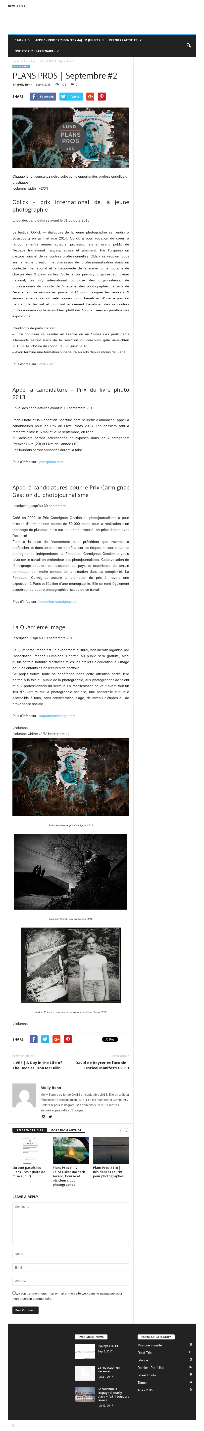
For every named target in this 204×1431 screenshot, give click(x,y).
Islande (143, 1360)
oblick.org (46, 364)
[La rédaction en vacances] (85, 1373)
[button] (188, 45)
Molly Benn (24, 84)
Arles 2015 (145, 1390)
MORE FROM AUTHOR (66, 1130)
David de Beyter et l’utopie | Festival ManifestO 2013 (102, 1065)
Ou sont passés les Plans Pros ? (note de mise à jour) (28, 1171)
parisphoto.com (51, 462)
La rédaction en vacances (109, 1369)
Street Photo (147, 1375)
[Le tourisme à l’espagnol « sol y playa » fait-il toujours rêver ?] (85, 1394)
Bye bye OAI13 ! (108, 1346)
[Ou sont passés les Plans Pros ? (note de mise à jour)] (30, 1150)
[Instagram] (44, 1117)
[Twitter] (50, 1117)
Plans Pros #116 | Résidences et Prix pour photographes (108, 1171)
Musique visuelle (150, 1345)
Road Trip (145, 1353)
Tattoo (142, 1383)
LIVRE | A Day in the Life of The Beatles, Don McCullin (37, 1065)
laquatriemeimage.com (57, 716)
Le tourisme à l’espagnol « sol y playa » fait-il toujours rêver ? (113, 1394)
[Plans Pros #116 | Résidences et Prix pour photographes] (111, 1150)
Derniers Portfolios (151, 1368)
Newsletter (16, 6)
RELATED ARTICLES (29, 1130)
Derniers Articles (123, 40)
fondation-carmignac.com (59, 601)
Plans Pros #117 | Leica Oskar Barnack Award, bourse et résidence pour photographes (69, 1176)
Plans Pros (21, 66)
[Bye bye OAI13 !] (85, 1351)
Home (15, 61)
